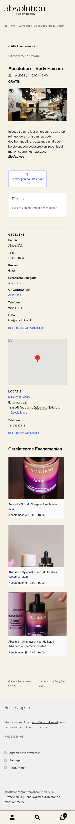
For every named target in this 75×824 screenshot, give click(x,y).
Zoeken (37, 817)
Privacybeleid (13, 797)
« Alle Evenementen (22, 46)
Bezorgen (15, 760)
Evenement (25, 25)
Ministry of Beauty (19, 397)
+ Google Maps (17, 412)
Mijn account (12, 817)
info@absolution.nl (45, 722)
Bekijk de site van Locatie (23, 433)
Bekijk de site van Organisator (26, 328)
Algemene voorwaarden (25, 753)
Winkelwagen (58, 814)
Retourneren (17, 768)
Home (12, 25)
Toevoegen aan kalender (27, 179)
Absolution (14, 283)
